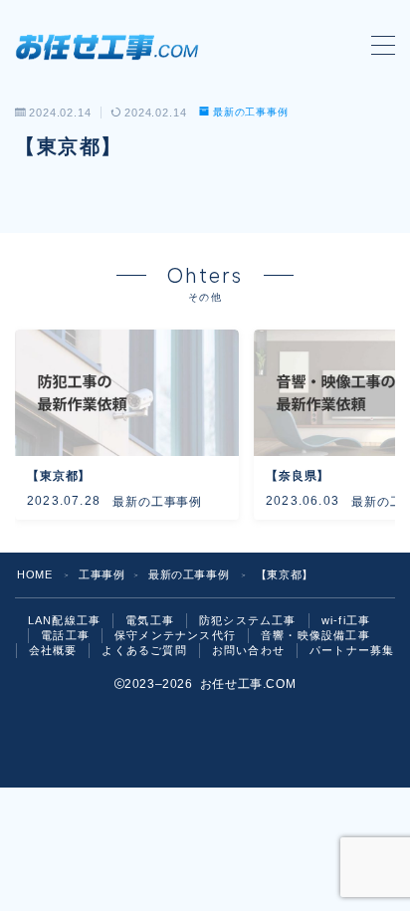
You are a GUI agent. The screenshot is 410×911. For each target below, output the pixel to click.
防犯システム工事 (248, 620)
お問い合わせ (248, 650)
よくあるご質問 (144, 650)
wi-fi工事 (345, 620)
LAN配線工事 (64, 620)
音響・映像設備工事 (315, 635)
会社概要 (53, 650)
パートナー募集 (351, 650)
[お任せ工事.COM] (112, 46)
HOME (34, 574)
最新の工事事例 (251, 112)
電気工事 (149, 620)
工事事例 (101, 574)
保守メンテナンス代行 (175, 635)
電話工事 (65, 635)
